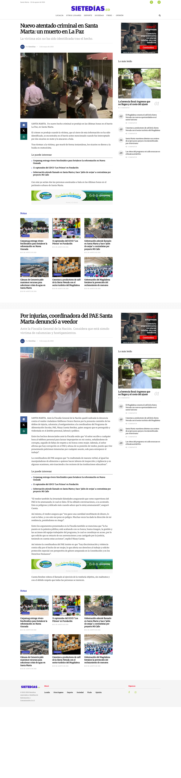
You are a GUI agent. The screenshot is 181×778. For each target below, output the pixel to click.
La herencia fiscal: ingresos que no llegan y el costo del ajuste (134, 103)
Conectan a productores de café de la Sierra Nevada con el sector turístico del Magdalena (66, 282)
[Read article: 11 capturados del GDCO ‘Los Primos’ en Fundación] (66, 228)
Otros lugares (73, 15)
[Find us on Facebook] (151, 2)
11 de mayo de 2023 (46, 47)
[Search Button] (160, 15)
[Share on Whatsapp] (23, 137)
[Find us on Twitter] (155, 2)
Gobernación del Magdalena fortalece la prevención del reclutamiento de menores (97, 282)
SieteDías (31, 47)
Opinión (119, 15)
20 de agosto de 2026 (28, 291)
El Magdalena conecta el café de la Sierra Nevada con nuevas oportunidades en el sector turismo (141, 117)
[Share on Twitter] (23, 131)
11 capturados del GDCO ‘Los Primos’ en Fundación (56, 168)
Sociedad (99, 15)
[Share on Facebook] (23, 125)
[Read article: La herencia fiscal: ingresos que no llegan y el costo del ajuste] (139, 83)
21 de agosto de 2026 (28, 252)
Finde (109, 15)
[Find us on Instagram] (159, 2)
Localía (60, 15)
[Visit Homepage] (90, 8)
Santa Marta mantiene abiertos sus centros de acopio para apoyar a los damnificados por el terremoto (142, 140)
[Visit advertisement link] (72, 196)
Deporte (88, 15)
